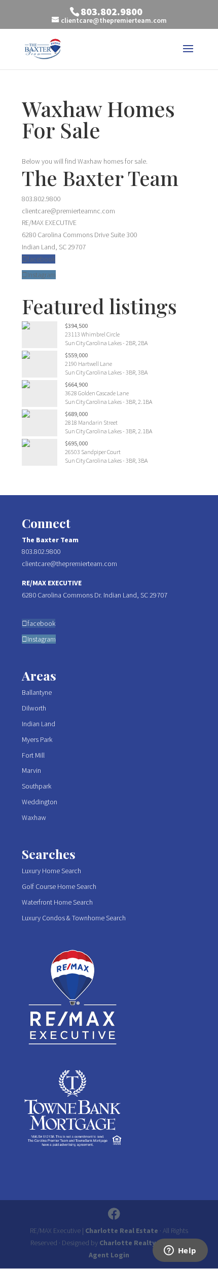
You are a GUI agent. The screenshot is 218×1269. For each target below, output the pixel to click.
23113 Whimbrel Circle (92, 334)
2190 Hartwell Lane (88, 363)
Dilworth (34, 708)
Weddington (39, 801)
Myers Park (37, 739)
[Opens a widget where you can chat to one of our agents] (180, 1251)
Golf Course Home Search (59, 886)
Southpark (36, 786)
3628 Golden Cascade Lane (97, 393)
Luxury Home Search (51, 870)
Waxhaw (34, 817)
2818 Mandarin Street (91, 422)
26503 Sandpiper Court (93, 452)
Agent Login (109, 1254)
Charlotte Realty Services (142, 1242)
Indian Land (38, 723)
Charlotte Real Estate (121, 1230)
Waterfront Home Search (57, 902)
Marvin (31, 770)
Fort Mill (33, 755)
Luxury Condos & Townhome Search (74, 917)
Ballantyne (37, 692)
